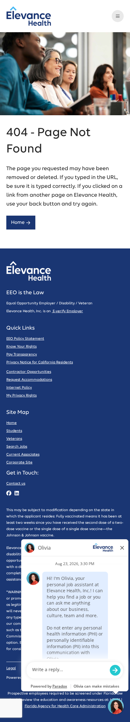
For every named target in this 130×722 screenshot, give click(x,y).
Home (18, 222)
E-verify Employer (67, 311)
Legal (11, 668)
